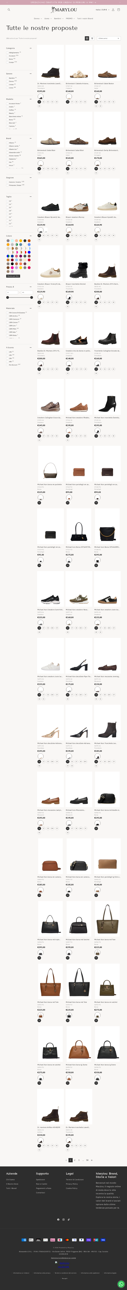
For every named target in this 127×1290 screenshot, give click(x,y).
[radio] (41, 96)
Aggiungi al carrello (61, 47)
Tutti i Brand (11, 1188)
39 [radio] (80, 101)
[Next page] (92, 1160)
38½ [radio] (52, 628)
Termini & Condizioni (75, 1180)
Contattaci (40, 1193)
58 (87, 1160)
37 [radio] (72, 101)
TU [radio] (39, 502)
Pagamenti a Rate (43, 1188)
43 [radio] (52, 101)
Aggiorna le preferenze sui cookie (63, 1258)
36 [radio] (67, 101)
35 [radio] (67, 761)
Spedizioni (40, 1180)
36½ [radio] (68, 369)
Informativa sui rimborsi (21, 1273)
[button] (9, 9)
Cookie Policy (72, 1188)
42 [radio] (48, 101)
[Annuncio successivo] (120, 2)
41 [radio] (43, 101)
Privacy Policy (72, 1184)
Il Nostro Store (12, 1184)
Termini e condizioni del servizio (66, 1273)
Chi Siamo (10, 1180)
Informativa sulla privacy (42, 1273)
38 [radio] (76, 101)
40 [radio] (39, 101)
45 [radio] (39, 106)
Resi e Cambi (41, 1184)
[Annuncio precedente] (7, 2)
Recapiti (65, 1278)
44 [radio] (56, 101)
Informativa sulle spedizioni (90, 1273)
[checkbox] (8, 240)
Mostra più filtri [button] (13, 276)
